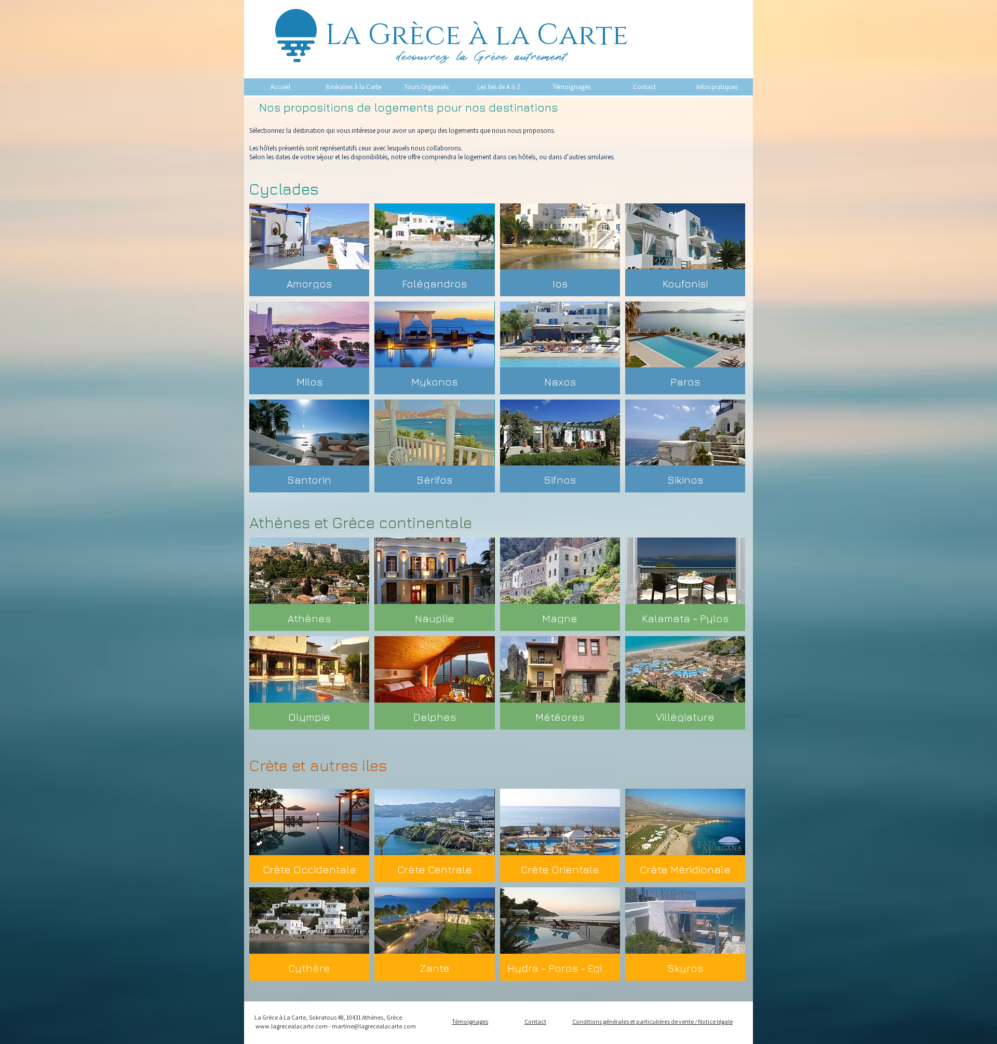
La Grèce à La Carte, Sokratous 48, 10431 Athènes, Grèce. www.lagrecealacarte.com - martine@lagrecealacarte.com (335, 1021)
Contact (535, 1021)
